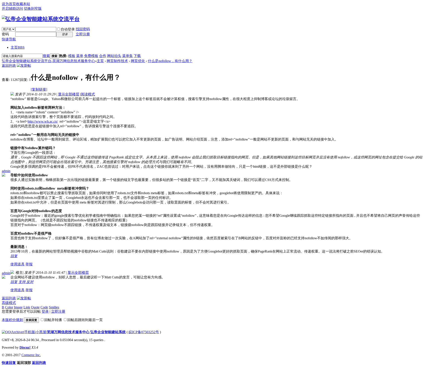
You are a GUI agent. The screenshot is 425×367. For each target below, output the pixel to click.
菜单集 (127, 56)
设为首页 (9, 4)
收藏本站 (23, 4)
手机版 (29, 332)
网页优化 (138, 61)
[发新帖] (24, 65)
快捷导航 (9, 39)
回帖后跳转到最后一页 (85, 320)
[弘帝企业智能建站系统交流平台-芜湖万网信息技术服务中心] (41, 19)
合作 (102, 56)
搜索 (46, 56)
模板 (71, 56)
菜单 (79, 56)
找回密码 (83, 29)
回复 (13, 256)
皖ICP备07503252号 (144, 332)
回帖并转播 (53, 320)
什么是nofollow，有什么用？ (170, 61)
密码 (5, 34)
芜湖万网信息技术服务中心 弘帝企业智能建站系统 (86, 332)
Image (18, 307)
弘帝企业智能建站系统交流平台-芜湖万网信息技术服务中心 (48, 61)
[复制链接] (39, 89)
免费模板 (91, 56)
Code (44, 307)
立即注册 (83, 34)
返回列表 (9, 65)
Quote (35, 307)
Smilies (54, 307)
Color (9, 307)
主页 (18, 47)
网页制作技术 (117, 61)
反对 (29, 282)
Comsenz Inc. (31, 355)
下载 (137, 56)
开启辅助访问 (12, 8)
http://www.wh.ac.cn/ (43, 121)
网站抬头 (114, 56)
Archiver (17, 332)
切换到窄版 (33, 8)
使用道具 (17, 264)
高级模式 (9, 303)
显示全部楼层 (68, 94)
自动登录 (68, 29)
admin (6, 171)
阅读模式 (88, 94)
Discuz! (25, 347)
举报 (29, 264)
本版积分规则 (12, 320)
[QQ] (6, 332)
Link (26, 307)
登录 (45, 311)
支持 (22, 282)
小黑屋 (41, 332)
